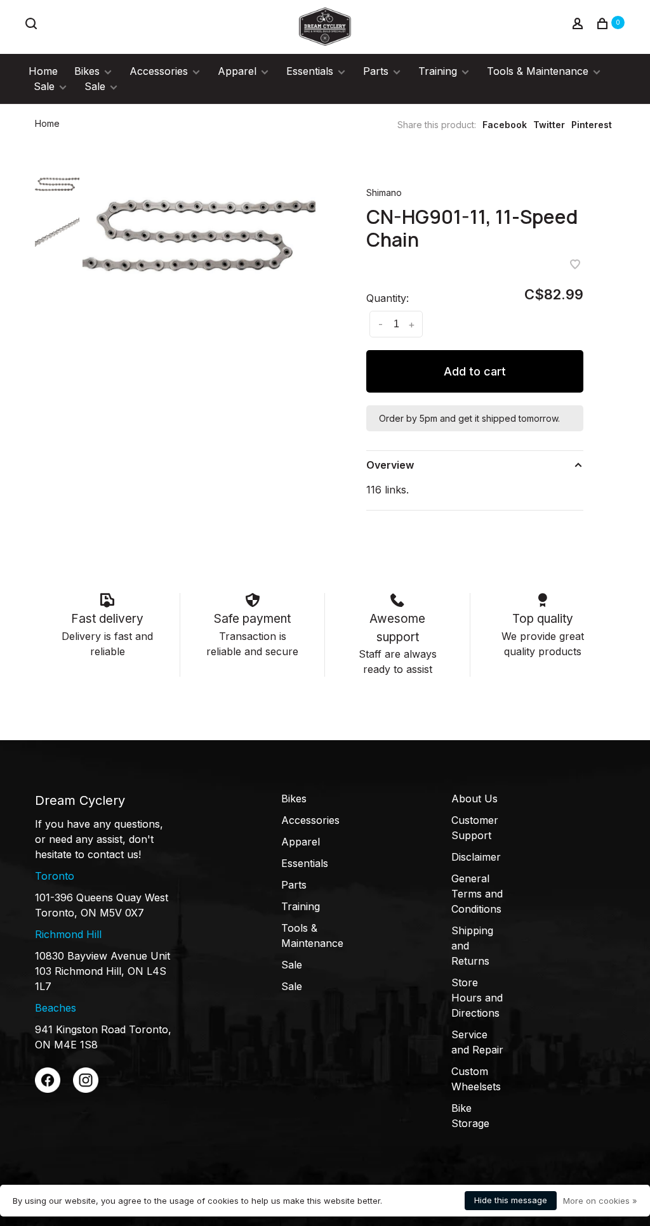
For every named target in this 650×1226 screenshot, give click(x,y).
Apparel (237, 71)
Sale (44, 86)
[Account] (579, 25)
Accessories (158, 71)
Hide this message (510, 1200)
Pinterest (591, 124)
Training (437, 71)
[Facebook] (47, 1089)
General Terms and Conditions (477, 893)
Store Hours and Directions (477, 997)
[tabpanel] (199, 234)
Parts (375, 71)
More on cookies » (600, 1201)
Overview (390, 465)
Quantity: (387, 298)
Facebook (504, 124)
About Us (474, 798)
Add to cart (475, 371)
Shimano (384, 192)
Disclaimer (476, 857)
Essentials (309, 71)
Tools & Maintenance (537, 71)
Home (43, 71)
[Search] (32, 25)
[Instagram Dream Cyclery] (85, 1089)
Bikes (87, 71)
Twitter (549, 124)
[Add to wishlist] (575, 265)
